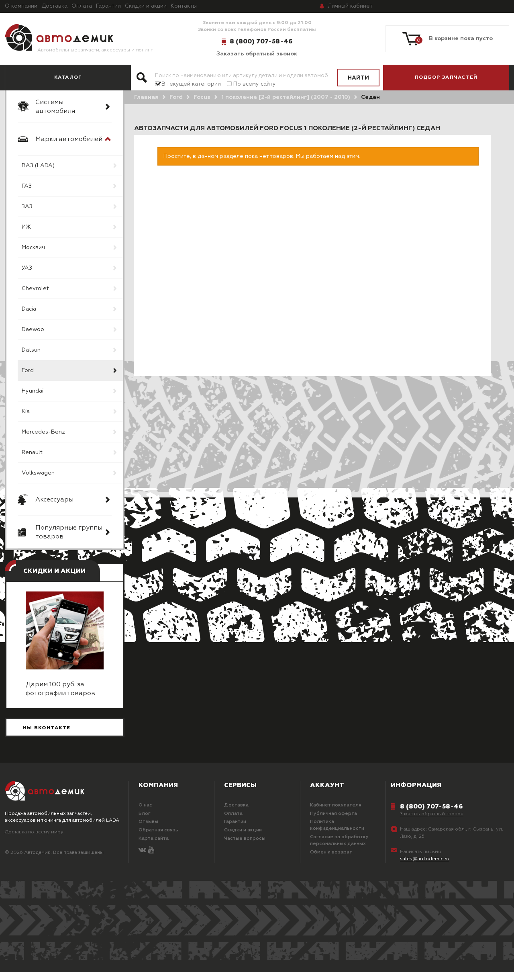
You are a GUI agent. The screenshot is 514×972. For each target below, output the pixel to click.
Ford (28, 370)
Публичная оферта (333, 813)
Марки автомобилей (68, 139)
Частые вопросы (244, 838)
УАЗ (27, 268)
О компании (21, 6)
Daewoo (33, 329)
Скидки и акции (146, 6)
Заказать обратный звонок (256, 54)
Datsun (31, 350)
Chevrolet (35, 288)
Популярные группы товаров (68, 532)
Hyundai (32, 391)
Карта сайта (154, 838)
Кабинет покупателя (335, 805)
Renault (32, 452)
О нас (145, 805)
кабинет (350, 6)
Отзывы (148, 821)
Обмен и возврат (331, 852)
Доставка (54, 6)
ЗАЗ (27, 206)
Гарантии (108, 6)
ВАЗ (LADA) (38, 165)
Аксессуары (54, 500)
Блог (145, 813)
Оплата (81, 6)
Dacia (29, 309)
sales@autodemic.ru (424, 859)
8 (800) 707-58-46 (261, 41)
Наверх (48, 956)
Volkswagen (38, 473)
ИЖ (26, 227)
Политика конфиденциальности (337, 825)
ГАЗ (27, 186)
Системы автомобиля (55, 107)
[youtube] (151, 850)
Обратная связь (158, 830)
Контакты (184, 6)
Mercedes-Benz (43, 432)
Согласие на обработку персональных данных (339, 840)
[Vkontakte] (142, 850)
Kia (26, 411)
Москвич (33, 247)
